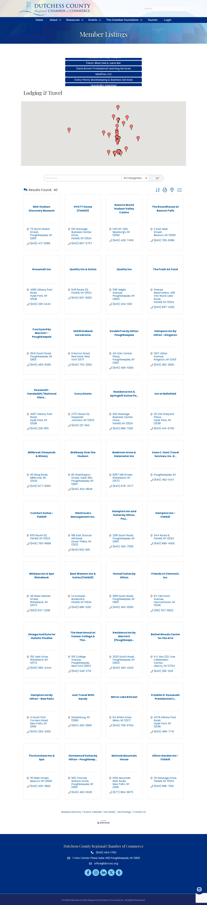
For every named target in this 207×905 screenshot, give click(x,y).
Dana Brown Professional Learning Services (103, 60)
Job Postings (124, 812)
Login (167, 19)
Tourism (152, 19)
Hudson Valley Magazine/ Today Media (103, 83)
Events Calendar (93, 812)
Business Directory (71, 812)
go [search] (157, 178)
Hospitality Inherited (103, 77)
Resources (73, 19)
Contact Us (139, 812)
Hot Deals (109, 812)
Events (92, 19)
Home (39, 19)
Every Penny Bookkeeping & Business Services (104, 72)
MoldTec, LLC (103, 66)
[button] (138, 138)
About (53, 19)
